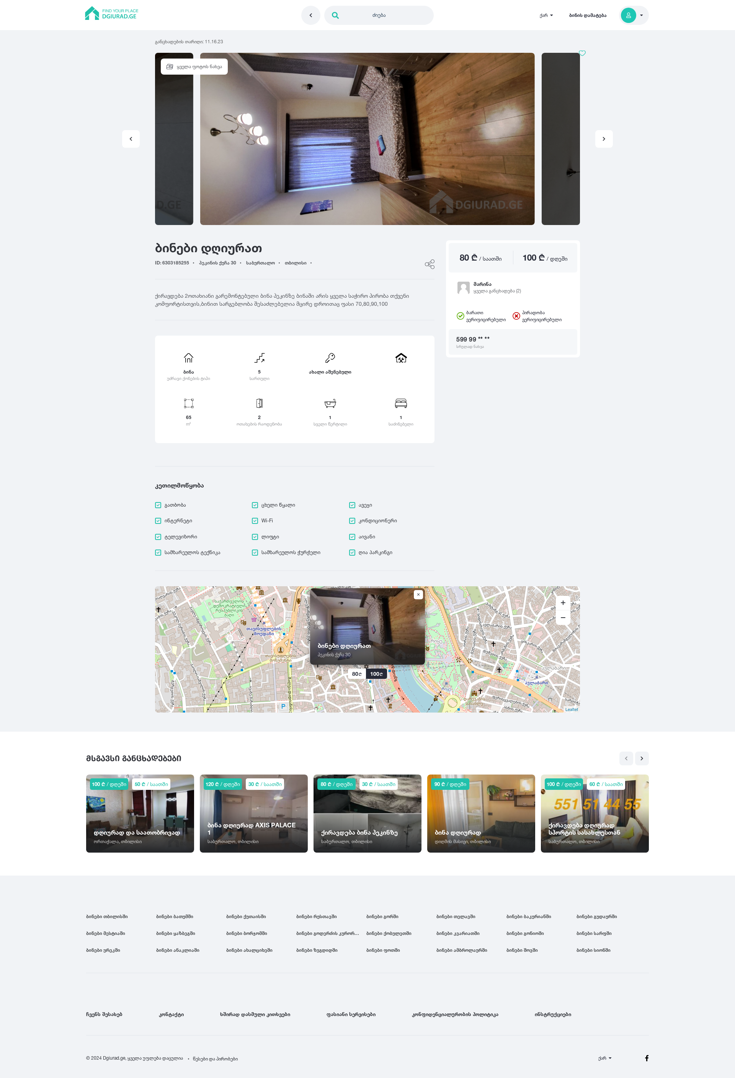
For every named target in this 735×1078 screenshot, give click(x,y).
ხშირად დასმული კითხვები (255, 1014)
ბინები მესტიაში (105, 933)
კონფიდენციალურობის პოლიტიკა (455, 1014)
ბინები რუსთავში (316, 916)
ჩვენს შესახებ (104, 1014)
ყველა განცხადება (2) (497, 291)
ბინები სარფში (594, 933)
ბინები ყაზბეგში (175, 933)
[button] (604, 139)
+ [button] (563, 603)
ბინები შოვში (522, 950)
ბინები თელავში (455, 916)
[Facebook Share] (429, 264)
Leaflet (571, 709)
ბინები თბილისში (107, 916)
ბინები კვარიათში (458, 933)
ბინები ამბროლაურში (461, 950)
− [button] (563, 617)
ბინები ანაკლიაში (177, 950)
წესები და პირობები (215, 1059)
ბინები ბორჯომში (246, 933)
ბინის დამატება (588, 15)
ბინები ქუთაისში (246, 916)
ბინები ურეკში (103, 950)
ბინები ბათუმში (174, 916)
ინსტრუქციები (553, 1014)
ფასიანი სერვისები (351, 1014)
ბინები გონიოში (525, 933)
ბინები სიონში (594, 950)
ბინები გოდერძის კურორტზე (329, 933)
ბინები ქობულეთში (389, 933)
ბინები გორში (382, 916)
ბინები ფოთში (383, 950)
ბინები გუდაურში (597, 916)
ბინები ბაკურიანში (528, 916)
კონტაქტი (171, 1014)
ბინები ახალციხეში (249, 950)
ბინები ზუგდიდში (317, 950)
